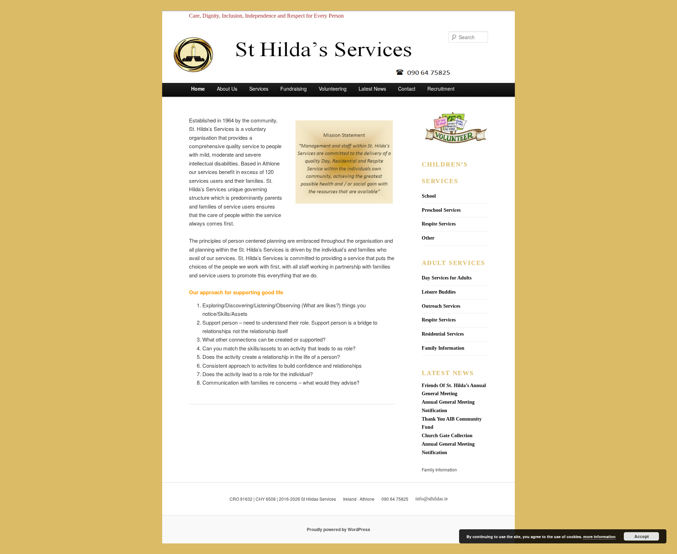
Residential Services (443, 334)
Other (428, 238)
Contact (406, 88)
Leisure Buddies (439, 292)
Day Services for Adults (446, 278)
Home (198, 88)
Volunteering (333, 88)
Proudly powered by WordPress (338, 529)
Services (258, 88)
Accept (641, 536)
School (429, 196)
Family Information (443, 348)
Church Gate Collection (447, 435)
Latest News (372, 88)
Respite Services (439, 224)
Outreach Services (441, 306)
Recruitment (441, 88)
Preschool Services (441, 210)
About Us (227, 88)
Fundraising (293, 88)
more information (599, 536)
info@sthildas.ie (431, 498)
